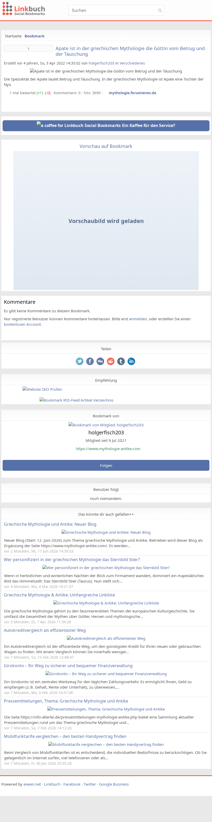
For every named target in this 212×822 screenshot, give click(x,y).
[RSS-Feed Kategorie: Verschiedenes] (6, 92)
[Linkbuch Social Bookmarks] (31, 9)
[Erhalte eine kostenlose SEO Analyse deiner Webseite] (42, 389)
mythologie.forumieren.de (132, 92)
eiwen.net (32, 784)
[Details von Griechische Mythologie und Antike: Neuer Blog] (106, 532)
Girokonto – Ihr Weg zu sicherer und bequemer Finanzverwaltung (68, 665)
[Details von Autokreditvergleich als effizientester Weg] (106, 638)
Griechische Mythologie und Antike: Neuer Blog (50, 524)
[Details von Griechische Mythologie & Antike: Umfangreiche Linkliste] (106, 602)
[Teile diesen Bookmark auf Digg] (100, 361)
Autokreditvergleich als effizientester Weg (45, 630)
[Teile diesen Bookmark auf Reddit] (111, 361)
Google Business (114, 784)
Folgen (106, 465)
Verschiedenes (132, 63)
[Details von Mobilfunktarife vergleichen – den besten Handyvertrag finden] (106, 744)
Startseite (13, 35)
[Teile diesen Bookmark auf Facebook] (90, 361)
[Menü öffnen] (191, 10)
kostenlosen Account (22, 324)
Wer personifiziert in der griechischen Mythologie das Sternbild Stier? (72, 559)
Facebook (71, 784)
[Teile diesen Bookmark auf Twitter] (80, 361)
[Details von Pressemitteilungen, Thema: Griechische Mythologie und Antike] (106, 709)
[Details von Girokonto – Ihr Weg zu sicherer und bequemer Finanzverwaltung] (106, 673)
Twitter (90, 784)
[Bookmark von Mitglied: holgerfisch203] (106, 424)
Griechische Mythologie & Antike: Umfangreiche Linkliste (59, 595)
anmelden (138, 318)
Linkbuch (52, 784)
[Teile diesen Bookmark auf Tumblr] (121, 361)
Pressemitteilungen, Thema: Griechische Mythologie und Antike (66, 701)
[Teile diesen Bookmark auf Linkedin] (132, 361)
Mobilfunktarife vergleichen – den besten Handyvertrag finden (65, 736)
